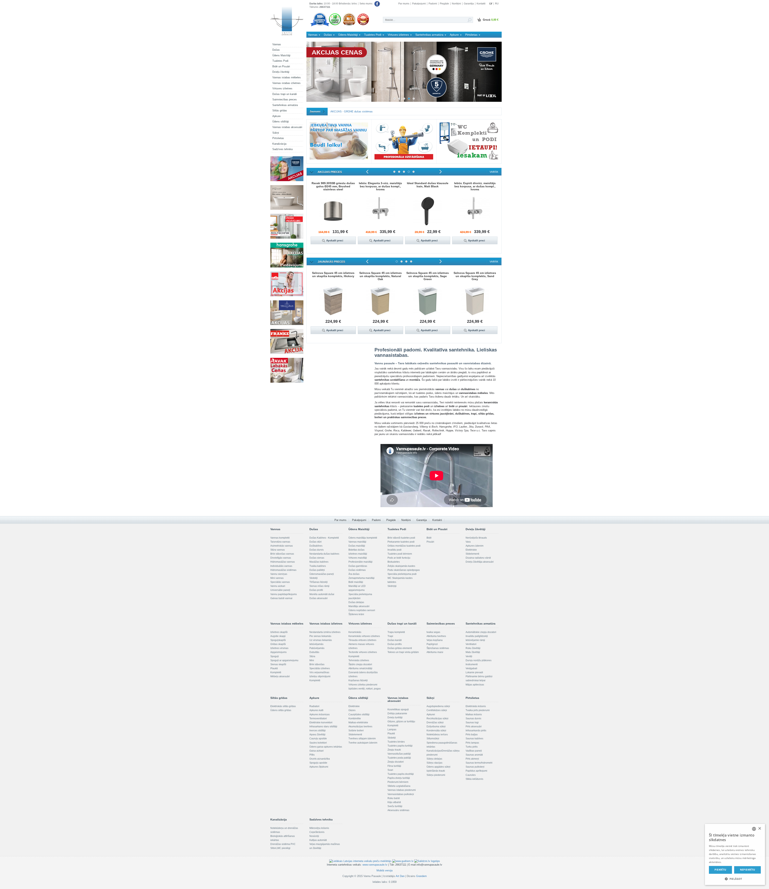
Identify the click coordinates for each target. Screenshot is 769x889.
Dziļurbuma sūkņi (436, 726)
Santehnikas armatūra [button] (429, 34)
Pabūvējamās (316, 648)
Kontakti (481, 3)
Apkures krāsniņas (319, 714)
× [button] (759, 828)
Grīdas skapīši (278, 644)
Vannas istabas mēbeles (286, 77)
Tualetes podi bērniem (400, 553)
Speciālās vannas (280, 582)
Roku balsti (394, 798)
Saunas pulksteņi (475, 766)
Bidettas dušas (356, 549)
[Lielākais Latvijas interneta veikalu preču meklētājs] (360, 861)
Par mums (403, 3)
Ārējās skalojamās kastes (401, 566)
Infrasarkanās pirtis (476, 730)
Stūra (312, 656)
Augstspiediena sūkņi (438, 706)
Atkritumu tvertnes (436, 636)
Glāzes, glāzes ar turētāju (401, 721)
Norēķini (456, 3)
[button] (735, 878)
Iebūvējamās (316, 644)
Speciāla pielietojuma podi (402, 574)
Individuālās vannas (281, 566)
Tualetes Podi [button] (373, 34)
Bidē (429, 537)
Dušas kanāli (395, 640)
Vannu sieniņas (278, 574)
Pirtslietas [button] (471, 34)
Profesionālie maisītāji (360, 561)
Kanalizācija (279, 143)
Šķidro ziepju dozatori (360, 664)
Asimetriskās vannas (281, 545)
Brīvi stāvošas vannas (282, 553)
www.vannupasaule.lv (374, 864)
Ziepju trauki (394, 749)
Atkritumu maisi (435, 652)
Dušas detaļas (356, 602)
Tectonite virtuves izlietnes (362, 652)
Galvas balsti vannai (281, 598)
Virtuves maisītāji (357, 557)
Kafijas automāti (318, 840)
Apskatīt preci (334, 240)
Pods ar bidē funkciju (399, 557)
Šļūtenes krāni (356, 614)
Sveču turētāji (395, 806)
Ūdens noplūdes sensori (361, 610)
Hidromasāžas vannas (282, 561)
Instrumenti (472, 664)
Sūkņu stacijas (434, 762)
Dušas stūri (315, 541)
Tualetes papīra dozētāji (401, 774)
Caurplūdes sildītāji (358, 714)
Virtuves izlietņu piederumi (362, 684)
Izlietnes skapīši (279, 632)
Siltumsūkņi (433, 738)
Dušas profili (316, 590)
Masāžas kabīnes (318, 561)
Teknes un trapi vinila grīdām (403, 652)
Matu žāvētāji (473, 652)
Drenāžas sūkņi (435, 722)
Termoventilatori (318, 718)
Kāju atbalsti (394, 802)
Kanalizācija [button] (316, 40)
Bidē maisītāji (355, 582)
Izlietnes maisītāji (357, 553)
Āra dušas (353, 574)
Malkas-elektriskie (358, 722)
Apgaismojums (278, 652)
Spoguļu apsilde (318, 762)
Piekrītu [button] (720, 869)
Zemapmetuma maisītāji (361, 578)
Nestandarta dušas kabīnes (324, 553)
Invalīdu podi (395, 549)
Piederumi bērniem (398, 782)
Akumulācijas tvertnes (360, 726)
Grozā (490, 19)
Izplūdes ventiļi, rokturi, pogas (364, 688)
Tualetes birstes (396, 741)
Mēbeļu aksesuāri (280, 676)
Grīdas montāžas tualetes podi (404, 545)
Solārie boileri (356, 730)
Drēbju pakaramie (397, 713)
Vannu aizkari (277, 586)
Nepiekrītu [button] (747, 869)
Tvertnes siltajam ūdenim (362, 738)
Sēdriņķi (392, 586)
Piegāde (444, 3)
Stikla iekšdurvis (474, 779)
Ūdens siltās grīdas (280, 710)
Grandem (421, 876)
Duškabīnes (315, 545)
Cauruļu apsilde (318, 738)
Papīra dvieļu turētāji (399, 778)
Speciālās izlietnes (319, 668)
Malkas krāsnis (474, 714)
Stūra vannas (277, 549)
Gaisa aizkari (316, 750)
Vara (468, 541)
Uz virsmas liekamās (320, 640)
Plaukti (274, 668)
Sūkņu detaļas (434, 758)
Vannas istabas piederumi (402, 790)
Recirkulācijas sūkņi (437, 718)
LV (490, 3)
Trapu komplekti (396, 632)
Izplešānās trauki (436, 770)
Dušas (276, 49)
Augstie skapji (278, 636)
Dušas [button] (328, 34)
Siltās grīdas (279, 110)
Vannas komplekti (280, 537)
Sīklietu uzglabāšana (399, 786)
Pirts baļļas (472, 734)
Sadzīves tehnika (282, 149)
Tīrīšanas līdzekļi (318, 582)
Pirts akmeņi (472, 758)
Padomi (433, 3)
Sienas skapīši (278, 664)
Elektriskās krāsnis (476, 706)
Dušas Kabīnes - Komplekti (324, 537)
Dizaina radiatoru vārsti (478, 557)
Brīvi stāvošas (316, 664)
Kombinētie (354, 718)
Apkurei (431, 714)
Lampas (392, 729)
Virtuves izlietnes (282, 88)
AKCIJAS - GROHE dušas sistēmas (351, 111)
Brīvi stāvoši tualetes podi (401, 537)
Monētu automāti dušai (321, 594)
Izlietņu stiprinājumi (319, 676)
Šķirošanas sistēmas (438, 648)
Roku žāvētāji (473, 648)
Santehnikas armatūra (285, 105)
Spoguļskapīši (278, 640)
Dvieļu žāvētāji (280, 71)
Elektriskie (471, 549)
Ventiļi (469, 656)
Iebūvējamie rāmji (475, 640)
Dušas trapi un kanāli (284, 94)
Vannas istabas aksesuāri (287, 127)
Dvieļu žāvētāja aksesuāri (480, 561)
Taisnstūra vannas (280, 541)
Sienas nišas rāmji (319, 586)
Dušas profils (395, 644)
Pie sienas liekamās (320, 636)
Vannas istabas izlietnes (286, 83)
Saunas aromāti (474, 754)
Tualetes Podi (280, 60)
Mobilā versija (384, 870)
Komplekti (275, 672)
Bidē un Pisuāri (281, 66)
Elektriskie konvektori (320, 722)
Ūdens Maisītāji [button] (348, 34)
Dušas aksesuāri (318, 598)
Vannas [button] (313, 34)
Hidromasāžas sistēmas (283, 570)
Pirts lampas (472, 742)
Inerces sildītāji (317, 730)
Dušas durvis (316, 549)
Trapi (390, 636)
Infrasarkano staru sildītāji (323, 726)
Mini (311, 660)
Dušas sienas (316, 557)
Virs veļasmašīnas (319, 672)
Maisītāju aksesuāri (358, 606)
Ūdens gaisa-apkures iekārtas (325, 746)
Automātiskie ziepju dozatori (481, 632)
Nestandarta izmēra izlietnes (324, 632)
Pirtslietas (278, 138)
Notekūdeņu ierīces (437, 734)
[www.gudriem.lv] (403, 861)
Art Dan (400, 876)
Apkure (276, 116)
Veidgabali (471, 668)
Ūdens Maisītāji (281, 55)
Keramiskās (354, 632)
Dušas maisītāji (356, 545)
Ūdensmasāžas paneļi (321, 574)
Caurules (471, 775)
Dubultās (314, 652)
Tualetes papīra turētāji (400, 745)
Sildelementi (472, 553)
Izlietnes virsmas (279, 648)
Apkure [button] (455, 34)
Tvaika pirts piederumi (478, 710)
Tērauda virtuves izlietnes (362, 640)
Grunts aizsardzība (319, 758)
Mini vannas (277, 578)
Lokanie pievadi (474, 672)
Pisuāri (430, 541)
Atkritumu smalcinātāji (360, 668)
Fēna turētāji (394, 766)
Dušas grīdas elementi (400, 648)
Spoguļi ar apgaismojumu (284, 660)
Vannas (276, 44)
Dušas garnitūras (357, 566)
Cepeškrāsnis (316, 832)
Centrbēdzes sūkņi (437, 710)
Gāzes (351, 710)
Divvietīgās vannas (280, 557)
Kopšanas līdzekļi (358, 680)
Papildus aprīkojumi (476, 770)
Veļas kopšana (435, 640)
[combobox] (754, 829)
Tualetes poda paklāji (399, 757)
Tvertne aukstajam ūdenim (362, 742)
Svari (390, 770)
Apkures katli (316, 710)
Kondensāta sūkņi (436, 730)
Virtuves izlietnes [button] (399, 34)
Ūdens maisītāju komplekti (362, 537)
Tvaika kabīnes (317, 566)
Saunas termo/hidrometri (479, 762)
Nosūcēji (314, 836)
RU (497, 3)
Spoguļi (274, 656)
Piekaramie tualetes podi (401, 541)
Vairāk (494, 172)
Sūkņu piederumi (436, 775)
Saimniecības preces (284, 99)
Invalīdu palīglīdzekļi (477, 636)
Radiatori (314, 706)
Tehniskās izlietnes (358, 660)
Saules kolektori (318, 742)
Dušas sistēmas (357, 570)
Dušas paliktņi (317, 570)
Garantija (469, 3)
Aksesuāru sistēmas (398, 810)
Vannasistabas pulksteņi (401, 794)
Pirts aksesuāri (474, 726)
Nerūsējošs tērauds (476, 537)
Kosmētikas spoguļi (398, 709)
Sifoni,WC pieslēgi (280, 848)
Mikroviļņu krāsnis (319, 828)
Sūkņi (275, 132)
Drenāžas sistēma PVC (283, 844)
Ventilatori (471, 644)
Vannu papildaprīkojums (283, 594)
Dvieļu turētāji (395, 717)
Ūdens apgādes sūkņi (438, 766)
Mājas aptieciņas (475, 684)
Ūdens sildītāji (280, 121)
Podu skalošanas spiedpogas (404, 570)
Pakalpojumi (419, 3)
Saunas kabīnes (474, 738)
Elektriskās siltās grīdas (283, 706)
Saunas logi (472, 722)
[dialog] (735, 854)
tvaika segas (433, 632)
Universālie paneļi (280, 590)
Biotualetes (394, 561)
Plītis (312, 754)
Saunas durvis (473, 718)
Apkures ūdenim (474, 545)
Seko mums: (366, 3)
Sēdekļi (313, 578)
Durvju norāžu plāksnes (478, 660)
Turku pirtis (472, 746)
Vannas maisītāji (357, 541)
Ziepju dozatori (396, 761)
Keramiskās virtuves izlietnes (364, 636)
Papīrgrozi (432, 644)
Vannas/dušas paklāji (399, 753)
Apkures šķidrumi (318, 766)
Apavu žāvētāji (317, 734)
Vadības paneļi (474, 750)
